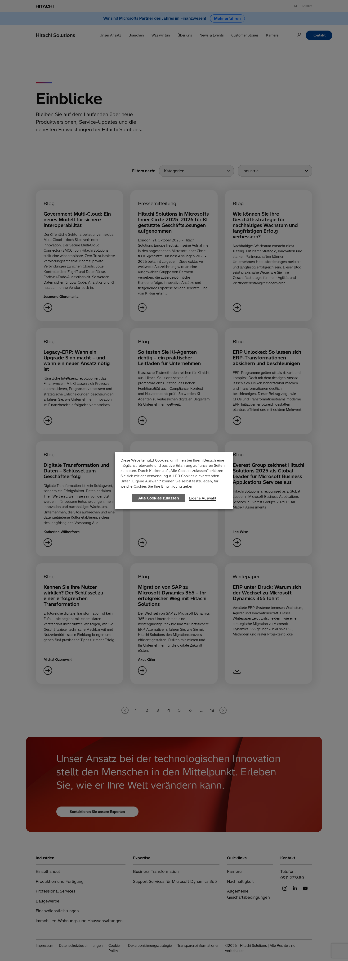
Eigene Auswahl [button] (202, 498)
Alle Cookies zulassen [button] (158, 498)
